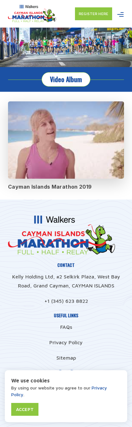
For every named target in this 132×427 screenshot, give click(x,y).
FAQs (66, 327)
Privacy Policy (66, 342)
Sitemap (66, 358)
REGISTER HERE (93, 13)
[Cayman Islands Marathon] (32, 20)
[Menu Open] (120, 14)
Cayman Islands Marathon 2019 (50, 187)
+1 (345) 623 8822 (66, 301)
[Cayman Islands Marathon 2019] (66, 140)
